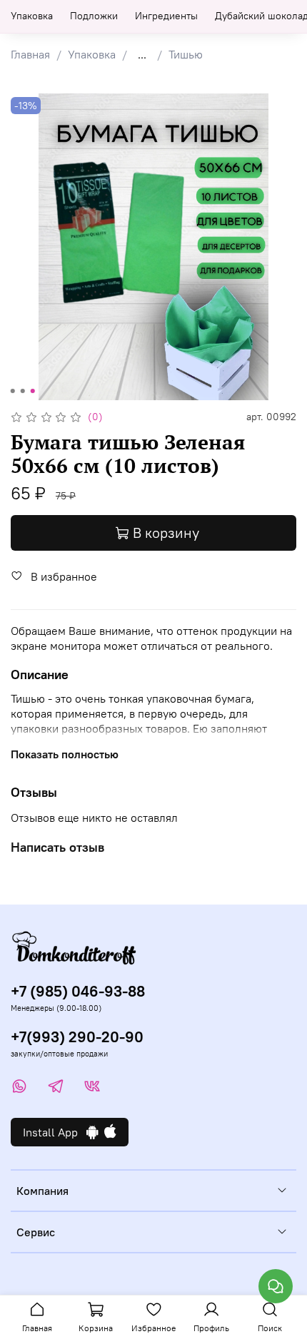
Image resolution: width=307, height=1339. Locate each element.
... (142, 54)
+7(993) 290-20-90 (77, 1037)
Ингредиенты (166, 15)
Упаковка (32, 15)
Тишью (185, 54)
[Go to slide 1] (13, 391)
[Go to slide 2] (23, 391)
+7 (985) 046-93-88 (78, 991)
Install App (54, 1132)
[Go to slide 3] (33, 391)
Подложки (94, 15)
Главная (30, 54)
